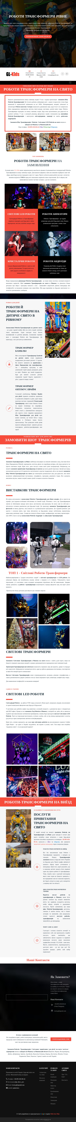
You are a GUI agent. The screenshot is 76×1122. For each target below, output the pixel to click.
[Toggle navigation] (70, 83)
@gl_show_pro (19, 1082)
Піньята (53, 1103)
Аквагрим (54, 1100)
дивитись (16, 1088)
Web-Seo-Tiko (55, 1114)
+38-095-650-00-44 (33, 127)
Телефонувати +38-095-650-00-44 (38, 36)
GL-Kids (16, 170)
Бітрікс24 (46, 1119)
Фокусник (54, 1097)
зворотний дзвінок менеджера (43, 844)
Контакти (65, 1080)
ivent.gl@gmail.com (60, 1011)
